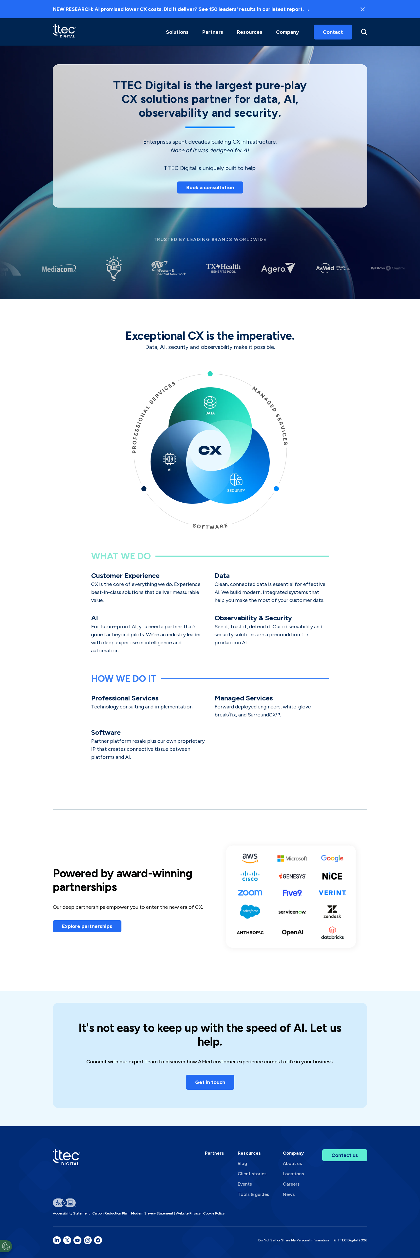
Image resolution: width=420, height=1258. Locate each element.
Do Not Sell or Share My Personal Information (293, 1240)
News (289, 1194)
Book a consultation (210, 187)
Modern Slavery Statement (152, 1213)
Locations (293, 1173)
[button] (177, 32)
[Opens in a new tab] (57, 1240)
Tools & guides (253, 1194)
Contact (333, 32)
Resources (249, 32)
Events (245, 1184)
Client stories (252, 1173)
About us (292, 1163)
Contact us (344, 1155)
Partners (214, 1153)
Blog (242, 1163)
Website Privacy (188, 1213)
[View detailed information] (64, 32)
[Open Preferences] (6, 1246)
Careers (291, 1184)
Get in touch (210, 1082)
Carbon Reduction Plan (110, 1213)
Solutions (177, 32)
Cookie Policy (214, 1213)
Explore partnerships (87, 926)
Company (287, 32)
